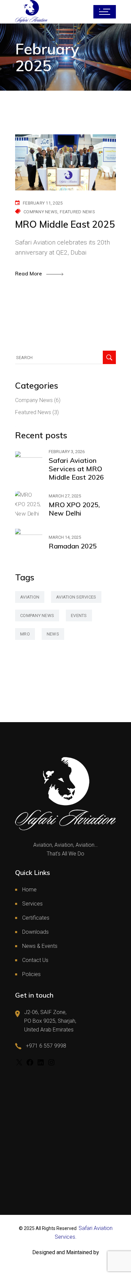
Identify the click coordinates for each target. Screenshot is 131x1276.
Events (79, 615)
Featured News (77, 211)
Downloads (35, 932)
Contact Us (35, 960)
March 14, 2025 (65, 537)
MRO (25, 633)
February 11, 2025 (42, 203)
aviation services (76, 597)
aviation (29, 597)
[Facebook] (30, 1064)
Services (32, 903)
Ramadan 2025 (73, 546)
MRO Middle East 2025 (65, 224)
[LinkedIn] (41, 1064)
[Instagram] (51, 1064)
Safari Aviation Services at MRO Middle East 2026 (76, 468)
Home (29, 889)
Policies (31, 974)
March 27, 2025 (65, 495)
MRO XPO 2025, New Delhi (74, 508)
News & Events (39, 946)
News (53, 633)
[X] (19, 1064)
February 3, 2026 (67, 451)
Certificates (35, 918)
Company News (40, 211)
